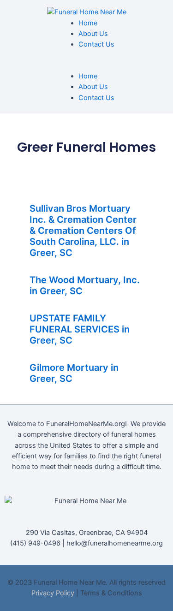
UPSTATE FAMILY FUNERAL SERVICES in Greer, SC (80, 329)
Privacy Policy (52, 593)
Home (87, 23)
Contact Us (96, 44)
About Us (93, 34)
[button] (87, 65)
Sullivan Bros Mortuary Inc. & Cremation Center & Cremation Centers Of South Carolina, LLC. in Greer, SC (83, 230)
